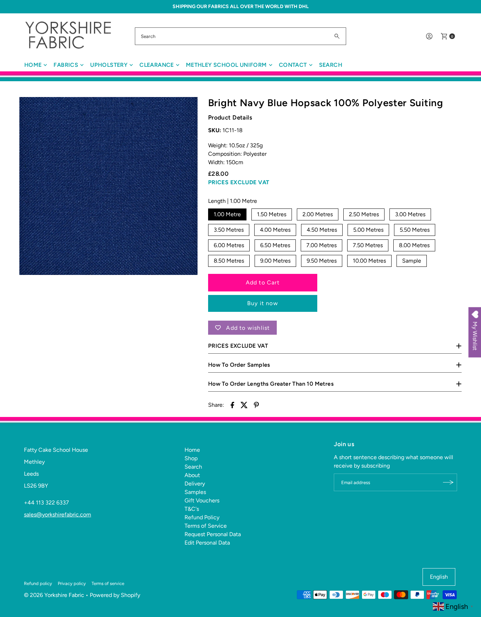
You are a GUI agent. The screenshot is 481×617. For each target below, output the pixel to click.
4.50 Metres (322, 229)
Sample (411, 260)
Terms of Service (206, 525)
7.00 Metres (321, 245)
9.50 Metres (322, 260)
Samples (195, 492)
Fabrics (66, 65)
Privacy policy (72, 583)
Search (330, 65)
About (192, 475)
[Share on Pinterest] (256, 404)
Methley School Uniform (226, 65)
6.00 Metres (229, 245)
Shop (191, 458)
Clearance (156, 65)
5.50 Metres (415, 229)
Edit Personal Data (207, 542)
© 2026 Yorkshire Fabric (54, 595)
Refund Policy (202, 517)
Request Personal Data (213, 534)
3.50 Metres (229, 229)
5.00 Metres (368, 229)
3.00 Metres (410, 214)
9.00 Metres (275, 260)
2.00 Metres (317, 214)
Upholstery (108, 65)
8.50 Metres (229, 260)
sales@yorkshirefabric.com (57, 514)
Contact (293, 65)
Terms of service (108, 583)
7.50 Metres (368, 245)
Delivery (195, 483)
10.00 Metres (369, 260)
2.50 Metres (364, 214)
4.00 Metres (275, 229)
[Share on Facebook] (232, 404)
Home (33, 65)
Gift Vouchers (202, 500)
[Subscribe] (448, 482)
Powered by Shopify (115, 595)
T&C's (192, 509)
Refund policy (38, 583)
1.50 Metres (271, 214)
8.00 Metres (414, 245)
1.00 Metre (227, 214)
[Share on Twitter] (244, 404)
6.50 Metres (275, 245)
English (439, 576)
